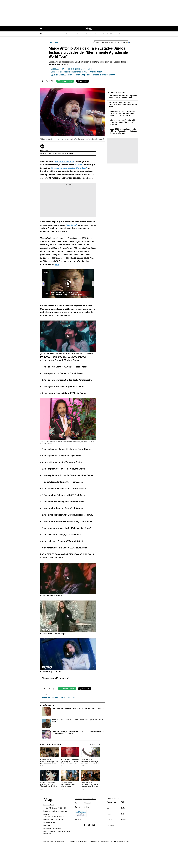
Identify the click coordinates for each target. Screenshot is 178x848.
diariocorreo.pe (105, 842)
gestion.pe (73, 842)
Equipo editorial (48, 805)
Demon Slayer (119, 34)
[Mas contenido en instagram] (93, 825)
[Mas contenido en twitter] (89, 825)
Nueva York (85, 34)
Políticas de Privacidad (83, 803)
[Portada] (48, 803)
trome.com (93, 842)
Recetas (124, 820)
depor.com (83, 842)
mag (127, 842)
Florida (65, 34)
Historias (110, 826)
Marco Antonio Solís (50, 697)
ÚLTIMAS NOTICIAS (116, 92)
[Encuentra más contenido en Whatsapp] (52, 81)
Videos (123, 802)
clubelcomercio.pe (61, 842)
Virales (109, 820)
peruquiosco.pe (118, 842)
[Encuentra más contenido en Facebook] (42, 81)
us (108, 808)
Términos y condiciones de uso (85, 799)
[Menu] (42, 29)
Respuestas (111, 802)
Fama (109, 814)
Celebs (62, 697)
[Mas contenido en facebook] (84, 825)
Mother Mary (101, 34)
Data (123, 808)
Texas (78, 34)
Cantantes (71, 697)
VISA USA (110, 34)
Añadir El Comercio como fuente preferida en (111, 42)
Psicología (93, 34)
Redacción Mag (46, 150)
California (72, 34)
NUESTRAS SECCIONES (113, 798)
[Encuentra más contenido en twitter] (47, 81)
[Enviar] (41, 34)
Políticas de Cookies (82, 807)
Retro (123, 814)
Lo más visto (47, 705)
